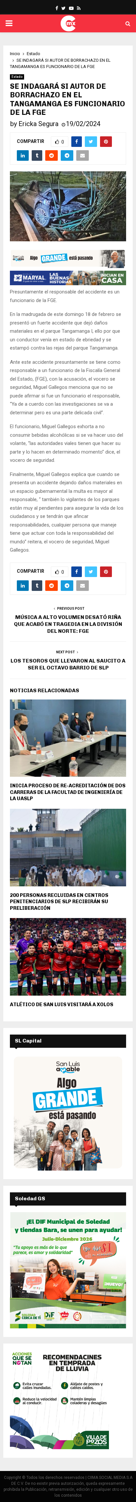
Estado (17, 77)
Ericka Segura (38, 124)
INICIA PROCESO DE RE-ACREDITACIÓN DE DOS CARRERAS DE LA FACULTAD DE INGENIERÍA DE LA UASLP (67, 792)
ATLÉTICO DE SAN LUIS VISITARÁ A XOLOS (61, 1004)
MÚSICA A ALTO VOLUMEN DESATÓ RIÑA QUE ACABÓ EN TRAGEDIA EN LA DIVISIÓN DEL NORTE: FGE (68, 624)
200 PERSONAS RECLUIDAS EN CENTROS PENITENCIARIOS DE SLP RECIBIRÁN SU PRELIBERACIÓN (59, 901)
